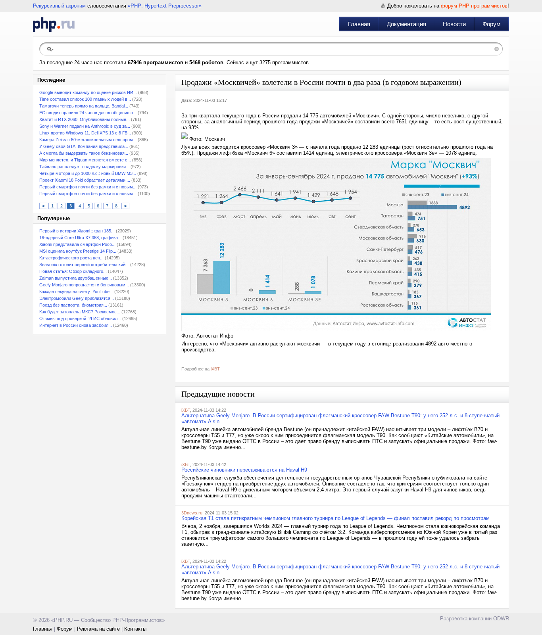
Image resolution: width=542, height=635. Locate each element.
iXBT (215, 368)
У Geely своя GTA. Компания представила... (83, 146)
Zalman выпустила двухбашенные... (75, 278)
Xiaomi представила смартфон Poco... (77, 244)
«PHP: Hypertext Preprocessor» (165, 6)
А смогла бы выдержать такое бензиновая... (83, 153)
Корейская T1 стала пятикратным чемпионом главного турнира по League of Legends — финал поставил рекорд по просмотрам (335, 518)
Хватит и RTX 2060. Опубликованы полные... (84, 119)
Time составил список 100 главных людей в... (85, 99)
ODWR (501, 619)
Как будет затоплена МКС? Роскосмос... (79, 311)
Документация (406, 24)
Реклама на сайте (98, 629)
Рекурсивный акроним (59, 6)
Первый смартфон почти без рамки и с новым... (87, 186)
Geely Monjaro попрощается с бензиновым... (84, 284)
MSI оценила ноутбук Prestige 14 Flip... (77, 251)
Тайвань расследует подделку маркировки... (84, 166)
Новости (454, 24)
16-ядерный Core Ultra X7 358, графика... (80, 237)
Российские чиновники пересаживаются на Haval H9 (244, 470)
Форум (491, 24)
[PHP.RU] (54, 24)
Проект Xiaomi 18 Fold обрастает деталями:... (84, 180)
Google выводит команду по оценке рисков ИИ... (88, 92)
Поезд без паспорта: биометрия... (73, 305)
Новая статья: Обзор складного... (73, 271)
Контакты (135, 629)
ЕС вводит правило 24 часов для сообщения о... (87, 112)
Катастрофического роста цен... (71, 257)
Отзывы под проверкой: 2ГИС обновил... (80, 318)
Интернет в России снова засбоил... (75, 325)
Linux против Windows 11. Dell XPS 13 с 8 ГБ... (85, 132)
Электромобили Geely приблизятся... (76, 298)
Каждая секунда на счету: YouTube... (76, 291)
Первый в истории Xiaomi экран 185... (77, 230)
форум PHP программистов (474, 6)
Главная (359, 24)
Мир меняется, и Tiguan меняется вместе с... (85, 159)
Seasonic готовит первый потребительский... (84, 264)
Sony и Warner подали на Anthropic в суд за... (84, 126)
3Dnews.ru (191, 512)
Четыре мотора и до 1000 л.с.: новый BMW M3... (87, 173)
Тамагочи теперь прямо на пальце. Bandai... (83, 106)
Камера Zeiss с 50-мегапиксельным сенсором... (87, 139)
